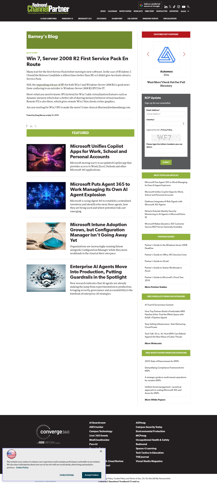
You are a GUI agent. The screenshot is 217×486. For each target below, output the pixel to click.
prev (148, 54)
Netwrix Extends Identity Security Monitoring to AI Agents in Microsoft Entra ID (165, 214)
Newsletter (161, 11)
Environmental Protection (150, 431)
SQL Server (132, 19)
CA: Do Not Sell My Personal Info (156, 479)
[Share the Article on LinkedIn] (30, 126)
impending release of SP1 (50, 85)
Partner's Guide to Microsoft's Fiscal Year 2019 (164, 279)
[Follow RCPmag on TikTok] (174, 7)
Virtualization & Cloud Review (106, 461)
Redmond (141, 444)
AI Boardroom (97, 423)
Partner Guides (166, 237)
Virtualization (170, 19)
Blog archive (33, 30)
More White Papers (155, 400)
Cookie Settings (67, 475)
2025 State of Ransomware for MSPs (162, 361)
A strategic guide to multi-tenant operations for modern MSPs (165, 379)
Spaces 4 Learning (146, 448)
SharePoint (117, 19)
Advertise (173, 11)
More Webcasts (153, 343)
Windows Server (150, 19)
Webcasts (138, 11)
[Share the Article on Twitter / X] (35, 126)
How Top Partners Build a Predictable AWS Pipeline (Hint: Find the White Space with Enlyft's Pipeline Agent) (165, 314)
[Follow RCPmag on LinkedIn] (165, 7)
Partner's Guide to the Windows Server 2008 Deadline (166, 247)
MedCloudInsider (99, 440)
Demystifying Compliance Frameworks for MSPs (164, 369)
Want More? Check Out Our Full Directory (166, 84)
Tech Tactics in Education (150, 453)
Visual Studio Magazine (149, 461)
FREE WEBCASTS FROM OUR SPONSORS (166, 297)
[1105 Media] (48, 443)
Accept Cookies (92, 475)
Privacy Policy (166, 130)
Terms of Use (135, 479)
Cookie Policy (119, 479)
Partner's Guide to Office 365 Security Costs (166, 255)
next (184, 54)
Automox (166, 71)
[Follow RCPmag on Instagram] (178, 7)
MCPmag (141, 436)
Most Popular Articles (166, 175)
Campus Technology (100, 431)
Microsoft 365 (85, 19)
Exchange (101, 19)
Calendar (112, 11)
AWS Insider (96, 427)
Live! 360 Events (98, 436)
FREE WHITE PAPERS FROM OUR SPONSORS (166, 353)
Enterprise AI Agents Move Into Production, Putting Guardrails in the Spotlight (98, 272)
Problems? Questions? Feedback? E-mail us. (119, 482)
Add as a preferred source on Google (152, 5)
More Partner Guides (156, 287)
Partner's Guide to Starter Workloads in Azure (163, 269)
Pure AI (93, 444)
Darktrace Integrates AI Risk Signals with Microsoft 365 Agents (163, 203)
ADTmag (141, 423)
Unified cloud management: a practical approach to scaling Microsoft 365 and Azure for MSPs (163, 390)
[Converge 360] (52, 433)
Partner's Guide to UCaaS (157, 261)
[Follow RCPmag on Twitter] (170, 7)
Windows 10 (67, 19)
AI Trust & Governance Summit (159, 305)
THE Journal (142, 457)
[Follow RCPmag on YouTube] (183, 7)
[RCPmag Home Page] (48, 9)
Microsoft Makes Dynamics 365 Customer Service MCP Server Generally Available (164, 225)
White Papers (125, 11)
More (183, 11)
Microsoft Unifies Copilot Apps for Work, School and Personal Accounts (98, 151)
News (103, 11)
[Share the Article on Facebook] (26, 126)
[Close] (101, 451)
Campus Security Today (149, 427)
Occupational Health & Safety (152, 440)
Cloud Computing (48, 19)
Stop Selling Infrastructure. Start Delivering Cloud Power (165, 325)
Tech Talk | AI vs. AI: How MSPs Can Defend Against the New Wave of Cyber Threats (165, 335)
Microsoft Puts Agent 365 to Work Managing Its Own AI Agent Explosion (100, 189)
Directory (149, 11)
